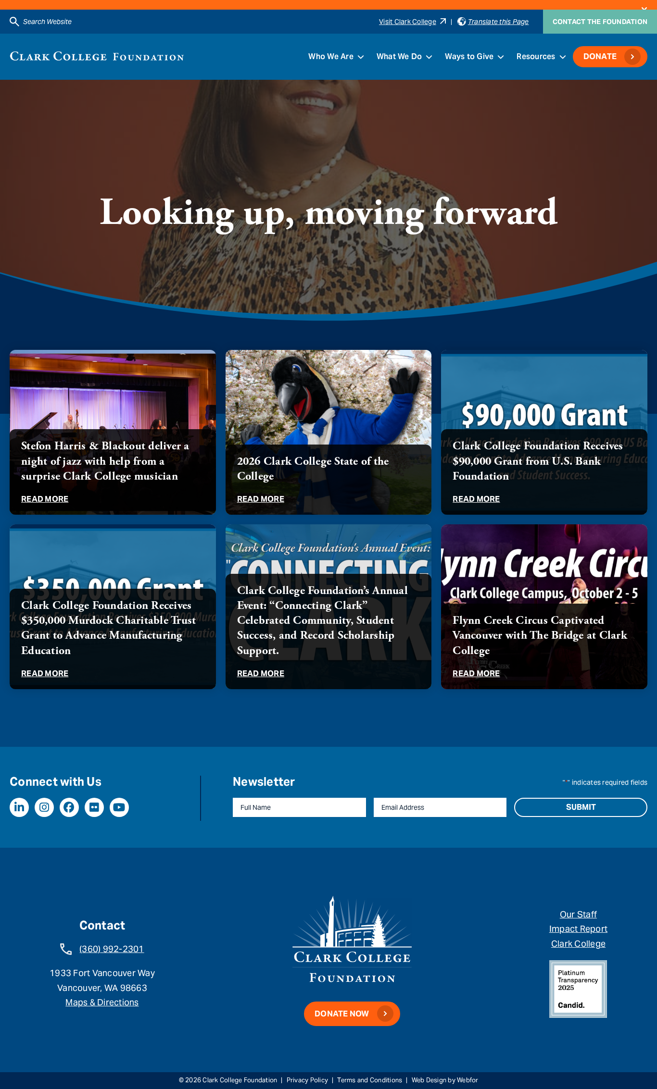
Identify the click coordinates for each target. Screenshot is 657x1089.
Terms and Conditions (369, 1080)
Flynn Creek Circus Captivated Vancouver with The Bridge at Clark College (540, 635)
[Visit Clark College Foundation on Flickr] (94, 807)
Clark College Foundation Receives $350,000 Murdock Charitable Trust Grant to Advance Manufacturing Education (108, 628)
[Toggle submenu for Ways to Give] (500, 56)
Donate (600, 56)
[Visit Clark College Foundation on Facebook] (69, 807)
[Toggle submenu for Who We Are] (360, 56)
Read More (44, 499)
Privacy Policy (307, 1080)
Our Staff (578, 914)
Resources (536, 56)
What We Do (399, 56)
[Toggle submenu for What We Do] (429, 56)
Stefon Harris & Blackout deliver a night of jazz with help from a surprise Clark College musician (105, 461)
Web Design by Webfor (445, 1080)
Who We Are (331, 56)
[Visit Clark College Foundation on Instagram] (44, 807)
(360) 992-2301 (111, 948)
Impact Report (578, 928)
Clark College (578, 943)
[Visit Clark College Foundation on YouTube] (119, 807)
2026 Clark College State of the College (313, 468)
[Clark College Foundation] (97, 56)
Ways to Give (469, 56)
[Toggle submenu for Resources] (562, 56)
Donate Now (342, 1014)
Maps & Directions (102, 1002)
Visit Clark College (407, 21)
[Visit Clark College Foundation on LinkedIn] (19, 807)
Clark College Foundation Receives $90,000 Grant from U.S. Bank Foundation (538, 461)
